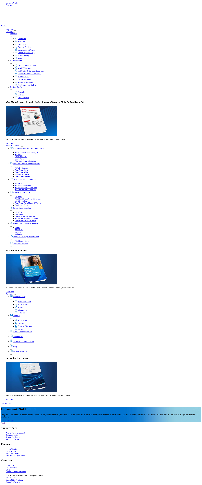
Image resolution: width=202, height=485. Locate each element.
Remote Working (24, 77)
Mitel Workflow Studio (23, 186)
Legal (8, 470)
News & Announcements (22, 332)
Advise (17, 228)
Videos (20, 307)
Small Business (23, 98)
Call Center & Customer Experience (31, 71)
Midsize (21, 95)
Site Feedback (11, 478)
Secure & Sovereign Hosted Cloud (26, 237)
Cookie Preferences (13, 482)
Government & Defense (26, 50)
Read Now (10, 143)
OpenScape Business (23, 176)
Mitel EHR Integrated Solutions (26, 219)
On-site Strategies (24, 79)
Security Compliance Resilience (29, 74)
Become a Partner (12, 453)
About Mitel (22, 321)
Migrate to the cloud (25, 82)
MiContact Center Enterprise (25, 190)
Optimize (18, 234)
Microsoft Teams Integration (25, 161)
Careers (20, 329)
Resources (10, 294)
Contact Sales (6, 403)
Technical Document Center (23, 342)
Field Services (23, 44)
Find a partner (11, 451)
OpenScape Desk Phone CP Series (28, 203)
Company (16, 316)
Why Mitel (10, 30)
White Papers (23, 304)
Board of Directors (25, 326)
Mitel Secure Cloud (22, 241)
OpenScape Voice (21, 170)
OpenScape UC (21, 157)
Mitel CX (18, 183)
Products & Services (13, 145)
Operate (18, 232)
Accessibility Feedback (14, 480)
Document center (12, 435)
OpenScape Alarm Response (25, 221)
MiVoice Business (21, 168)
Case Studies (18, 337)
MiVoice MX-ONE (22, 174)
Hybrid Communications (27, 65)
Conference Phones (22, 205)
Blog (15, 347)
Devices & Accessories (21, 193)
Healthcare (22, 39)
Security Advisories (20, 351)
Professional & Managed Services (25, 223)
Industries (13, 34)
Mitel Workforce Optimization (26, 188)
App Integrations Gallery (27, 85)
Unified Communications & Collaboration (28, 148)
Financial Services (24, 47)
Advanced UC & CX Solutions (24, 179)
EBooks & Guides (24, 302)
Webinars (21, 313)
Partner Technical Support (15, 433)
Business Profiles (16, 87)
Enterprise (21, 92)
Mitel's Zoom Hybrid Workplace (27, 153)
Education (21, 41)
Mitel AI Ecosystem (25, 68)
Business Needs (16, 60)
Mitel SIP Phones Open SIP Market (28, 199)
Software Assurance (20, 244)
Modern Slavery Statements (16, 472)
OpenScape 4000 (21, 172)
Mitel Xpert (19, 212)
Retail (20, 58)
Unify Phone (19, 159)
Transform (19, 230)
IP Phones (18, 197)
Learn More (10, 292)
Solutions (9, 32)
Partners (9, 5)
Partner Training (12, 449)
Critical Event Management (25, 216)
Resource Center (19, 297)
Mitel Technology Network (16, 455)
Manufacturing (23, 56)
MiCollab (18, 155)
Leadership (22, 323)
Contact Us (10, 465)
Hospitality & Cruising (26, 53)
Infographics (22, 310)
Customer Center (12, 3)
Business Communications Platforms (26, 164)
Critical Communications (22, 208)
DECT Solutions (21, 201)
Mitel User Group (12, 439)
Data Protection (11, 468)
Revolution (19, 214)
